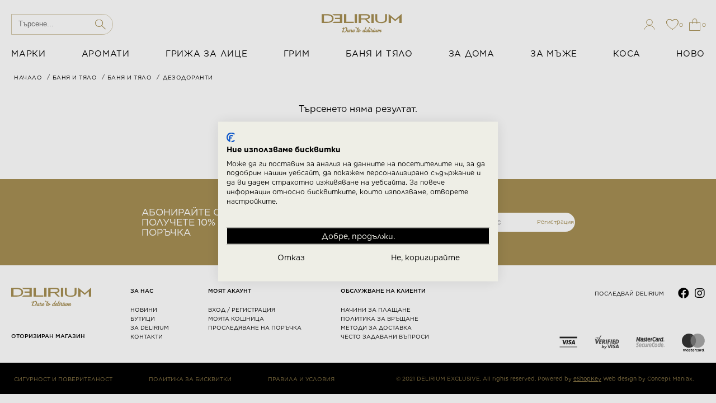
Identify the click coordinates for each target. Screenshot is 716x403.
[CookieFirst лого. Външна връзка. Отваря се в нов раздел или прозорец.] (231, 138)
